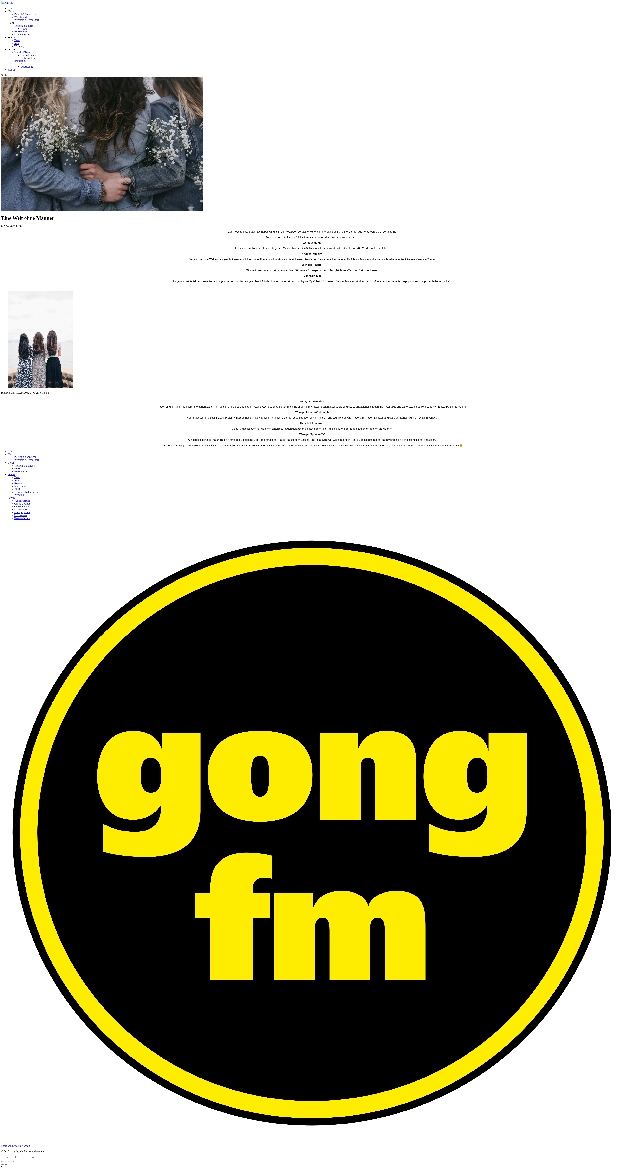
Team (17, 40)
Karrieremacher (22, 34)
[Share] (6, 1161)
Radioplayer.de (22, 512)
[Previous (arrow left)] (2, 1164)
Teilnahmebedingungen (26, 492)
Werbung (19, 46)
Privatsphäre (20, 515)
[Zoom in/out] (12, 1161)
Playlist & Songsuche (25, 14)
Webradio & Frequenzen (26, 20)
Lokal (11, 462)
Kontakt (12, 69)
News (24, 28)
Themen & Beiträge (24, 25)
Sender (11, 474)
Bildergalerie (20, 31)
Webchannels (21, 17)
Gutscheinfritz (28, 58)
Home (11, 8)
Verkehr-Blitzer (22, 52)
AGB (23, 63)
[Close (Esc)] (2, 1161)
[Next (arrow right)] (6, 1164)
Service (11, 497)
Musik (11, 454)
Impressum (20, 60)
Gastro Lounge (28, 55)
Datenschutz (27, 66)
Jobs (16, 43)
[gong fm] (7, 2)
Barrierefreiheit (22, 518)
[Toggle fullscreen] (9, 1161)
